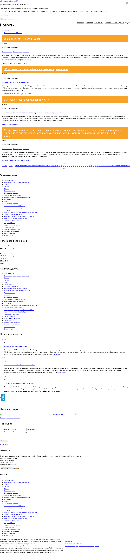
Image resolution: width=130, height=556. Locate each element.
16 (29, 166)
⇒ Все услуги (8, 210)
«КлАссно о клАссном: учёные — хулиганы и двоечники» (36, 69)
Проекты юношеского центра (13, 214)
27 (51, 166)
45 (87, 166)
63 (124, 166)
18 (33, 166)
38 (73, 166)
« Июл (2, 263)
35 (67, 166)
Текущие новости (23, 52)
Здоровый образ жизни (11, 231)
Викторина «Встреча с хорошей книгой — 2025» (19, 216)
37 (71, 166)
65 (128, 166)
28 (53, 166)
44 (85, 166)
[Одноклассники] (16, 468)
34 (65, 166)
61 (120, 166)
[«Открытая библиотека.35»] (9, 1)
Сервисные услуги (9, 191)
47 (91, 166)
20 (37, 166)
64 (126, 166)
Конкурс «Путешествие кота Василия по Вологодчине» (21, 212)
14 (25, 166)
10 (17, 166)
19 (35, 166)
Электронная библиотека (12, 229)
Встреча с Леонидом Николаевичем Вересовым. (19, 383)
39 (75, 166)
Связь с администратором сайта (10, 418)
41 (79, 166)
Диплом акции (8, 236)
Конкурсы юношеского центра (13, 208)
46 (89, 166)
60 (118, 166)
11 (19, 166)
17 (31, 166)
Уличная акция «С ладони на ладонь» (15, 346)
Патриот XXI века (9, 223)
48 (93, 166)
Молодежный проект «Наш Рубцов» (15, 219)
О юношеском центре (11, 193)
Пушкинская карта (9, 227)
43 (83, 166)
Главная (80, 22)
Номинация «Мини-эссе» (11, 221)
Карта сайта (68, 542)
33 (63, 166)
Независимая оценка (114, 22)
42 (81, 166)
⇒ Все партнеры (58, 414)
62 (122, 166)
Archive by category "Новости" (13, 33)
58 (114, 166)
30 (57, 166)
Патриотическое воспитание (42, 113)
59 (116, 166)
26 (49, 166)
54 (106, 166)
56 (110, 166)
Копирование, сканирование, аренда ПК (16, 182)
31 (59, 166)
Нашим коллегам (9, 233)
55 (108, 166)
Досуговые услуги (9, 199)
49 (95, 166)
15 (27, 166)
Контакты (98, 22)
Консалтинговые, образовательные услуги (17, 197)
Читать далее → (58, 354)
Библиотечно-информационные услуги (16, 195)
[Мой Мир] (18, 468)
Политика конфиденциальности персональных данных (82, 546)
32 (61, 166)
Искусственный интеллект (12, 225)
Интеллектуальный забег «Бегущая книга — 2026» (19, 365)
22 (41, 166)
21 (39, 166)
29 (55, 166)
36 (69, 166)
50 (98, 166)
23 (43, 166)
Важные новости (7, 52)
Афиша (6, 189)
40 (77, 166)
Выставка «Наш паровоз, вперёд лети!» (26, 99)
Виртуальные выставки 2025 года (14, 206)
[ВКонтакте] (14, 468)
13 (23, 166)
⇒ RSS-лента (4, 444)
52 (102, 166)
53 (104, 166)
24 (45, 166)
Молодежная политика (20, 113)
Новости (15, 52)
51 (100, 166)
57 (112, 166)
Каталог (89, 22)
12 (21, 166)
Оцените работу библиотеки (74, 544)
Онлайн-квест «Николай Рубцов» (23, 38)
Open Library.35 (5, 15)
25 (47, 166)
